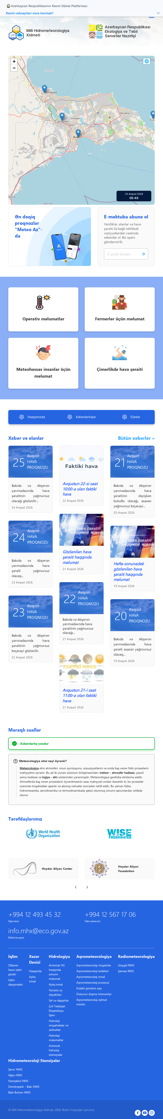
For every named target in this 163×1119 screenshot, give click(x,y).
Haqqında (35, 971)
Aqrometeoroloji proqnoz (92, 982)
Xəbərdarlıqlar (86, 417)
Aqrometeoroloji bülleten (92, 971)
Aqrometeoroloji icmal (90, 977)
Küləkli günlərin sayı (89, 988)
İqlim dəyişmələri (15, 982)
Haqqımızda (36, 417)
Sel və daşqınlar (59, 1000)
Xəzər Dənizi (34, 959)
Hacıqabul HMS (18, 1081)
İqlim (12, 956)
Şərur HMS (15, 1069)
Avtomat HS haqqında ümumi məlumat (57, 972)
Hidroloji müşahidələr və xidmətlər (58, 1025)
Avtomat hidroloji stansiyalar (55, 1050)
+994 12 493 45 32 (34, 914)
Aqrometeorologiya (94, 956)
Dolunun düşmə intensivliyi (93, 994)
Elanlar (135, 417)
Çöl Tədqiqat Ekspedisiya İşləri (57, 1010)
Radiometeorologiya (136, 956)
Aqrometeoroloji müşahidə (93, 965)
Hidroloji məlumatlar (56, 1037)
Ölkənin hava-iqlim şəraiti (15, 969)
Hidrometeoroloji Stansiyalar (34, 1060)
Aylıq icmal (32, 979)
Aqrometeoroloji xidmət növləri (91, 1002)
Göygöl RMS (126, 965)
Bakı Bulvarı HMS (19, 1092)
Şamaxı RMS (126, 971)
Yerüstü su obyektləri (55, 992)
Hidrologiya (59, 956)
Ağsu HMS (15, 1075)
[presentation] (75, 887)
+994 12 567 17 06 (110, 914)
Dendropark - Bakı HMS (23, 1087)
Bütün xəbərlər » (136, 438)
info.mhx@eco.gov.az (38, 930)
